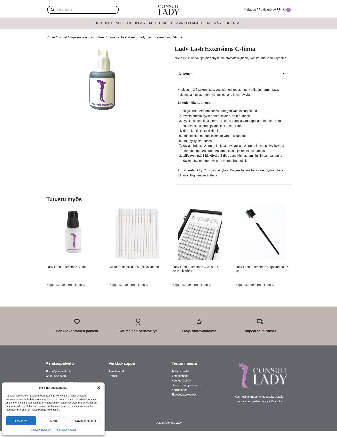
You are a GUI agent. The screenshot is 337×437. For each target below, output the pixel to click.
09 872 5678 (57, 375)
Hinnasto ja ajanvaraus (186, 385)
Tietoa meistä (180, 371)
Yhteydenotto (180, 375)
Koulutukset (161, 23)
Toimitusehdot (117, 371)
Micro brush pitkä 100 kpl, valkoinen (134, 267)
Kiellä (53, 420)
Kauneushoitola (181, 380)
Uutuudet (103, 23)
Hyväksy (21, 420)
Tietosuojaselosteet (41, 429)
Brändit (113, 375)
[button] (99, 388)
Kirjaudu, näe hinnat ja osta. (65, 284)
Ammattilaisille (189, 23)
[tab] (104, 111)
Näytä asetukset (85, 420)
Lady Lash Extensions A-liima (66, 267)
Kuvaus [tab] (185, 74)
